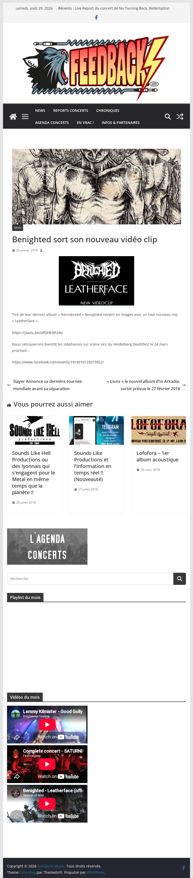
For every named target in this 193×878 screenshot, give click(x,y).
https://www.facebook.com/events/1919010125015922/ (58, 362)
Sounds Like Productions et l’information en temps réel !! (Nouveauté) (92, 466)
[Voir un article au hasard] (180, 117)
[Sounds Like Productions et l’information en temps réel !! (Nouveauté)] (96, 419)
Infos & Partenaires (121, 122)
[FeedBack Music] (96, 38)
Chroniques (107, 110)
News (40, 110)
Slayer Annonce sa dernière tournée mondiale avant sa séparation (47, 385)
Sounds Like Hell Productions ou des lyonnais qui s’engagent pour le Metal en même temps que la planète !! (33, 473)
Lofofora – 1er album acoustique (157, 456)
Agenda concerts (52, 122)
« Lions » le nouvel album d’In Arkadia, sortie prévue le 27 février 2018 (143, 385)
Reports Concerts (70, 110)
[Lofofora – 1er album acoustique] (158, 419)
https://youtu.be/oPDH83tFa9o (37, 332)
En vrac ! (85, 122)
